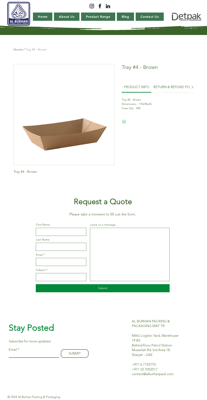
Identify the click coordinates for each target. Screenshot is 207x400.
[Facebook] (100, 6)
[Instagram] (92, 6)
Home (18, 49)
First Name (43, 224)
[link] (136, 87)
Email (39, 254)
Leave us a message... (104, 224)
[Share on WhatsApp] (124, 121)
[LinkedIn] (108, 6)
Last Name (43, 239)
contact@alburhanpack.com (152, 374)
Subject (41, 269)
